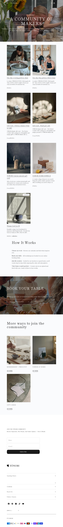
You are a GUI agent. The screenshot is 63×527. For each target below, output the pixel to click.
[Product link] (19, 67)
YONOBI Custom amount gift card (17, 177)
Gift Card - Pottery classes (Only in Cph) (18, 127)
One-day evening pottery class (17, 78)
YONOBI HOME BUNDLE (41, 176)
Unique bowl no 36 (13, 226)
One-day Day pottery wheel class (43, 78)
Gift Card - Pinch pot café (41, 126)
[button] (7, 3)
